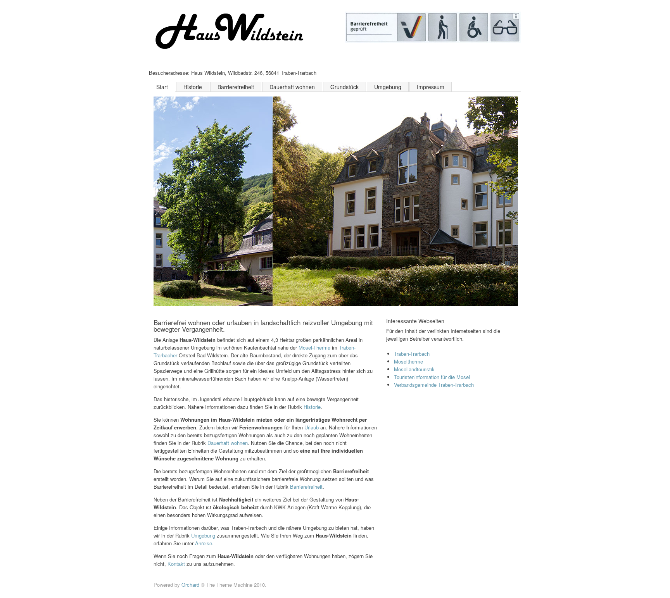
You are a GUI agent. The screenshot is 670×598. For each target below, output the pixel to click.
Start (162, 87)
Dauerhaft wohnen (292, 87)
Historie (192, 87)
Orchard (190, 584)
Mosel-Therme (314, 347)
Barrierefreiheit (236, 87)
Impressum (430, 87)
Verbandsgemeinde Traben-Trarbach (434, 384)
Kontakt (177, 563)
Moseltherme (408, 361)
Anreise (203, 543)
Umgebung (387, 87)
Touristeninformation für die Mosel (432, 377)
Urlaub (311, 427)
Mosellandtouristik (414, 369)
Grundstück (344, 87)
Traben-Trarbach (412, 353)
